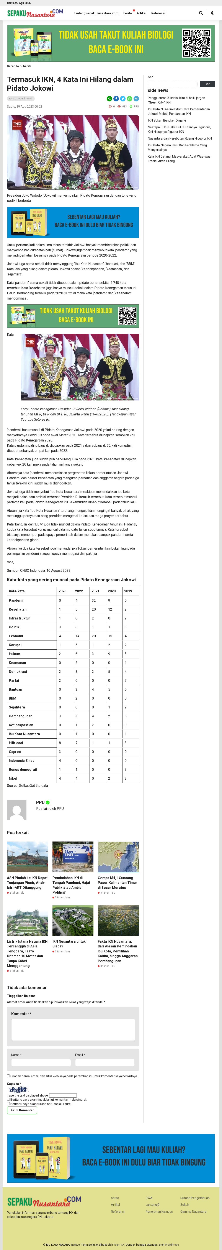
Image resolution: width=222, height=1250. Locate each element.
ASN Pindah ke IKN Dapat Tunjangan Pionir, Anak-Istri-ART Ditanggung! (27, 883)
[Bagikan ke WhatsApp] (129, 98)
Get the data (39, 786)
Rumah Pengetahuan (195, 1198)
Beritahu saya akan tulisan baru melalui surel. (41, 1104)
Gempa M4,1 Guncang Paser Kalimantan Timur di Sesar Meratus (117, 883)
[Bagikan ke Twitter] (122, 98)
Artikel (141, 13)
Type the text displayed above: (28, 1095)
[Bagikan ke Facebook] (116, 98)
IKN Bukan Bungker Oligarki (167, 120)
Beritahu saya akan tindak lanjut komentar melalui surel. (48, 1099)
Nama (16, 1055)
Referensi (158, 13)
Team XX (119, 1244)
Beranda (13, 66)
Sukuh (184, 1204)
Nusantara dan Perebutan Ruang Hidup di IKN (180, 138)
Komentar (21, 1013)
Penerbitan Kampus (159, 1211)
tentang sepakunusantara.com (96, 13)
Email (80, 1055)
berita (127, 13)
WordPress (172, 1244)
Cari (150, 77)
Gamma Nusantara (193, 1211)
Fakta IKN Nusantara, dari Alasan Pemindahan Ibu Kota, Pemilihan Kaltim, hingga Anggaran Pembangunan (118, 951)
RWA (149, 1198)
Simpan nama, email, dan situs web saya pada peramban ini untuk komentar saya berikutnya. (74, 1076)
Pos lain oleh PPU (50, 809)
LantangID (153, 1204)
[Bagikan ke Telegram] (136, 98)
